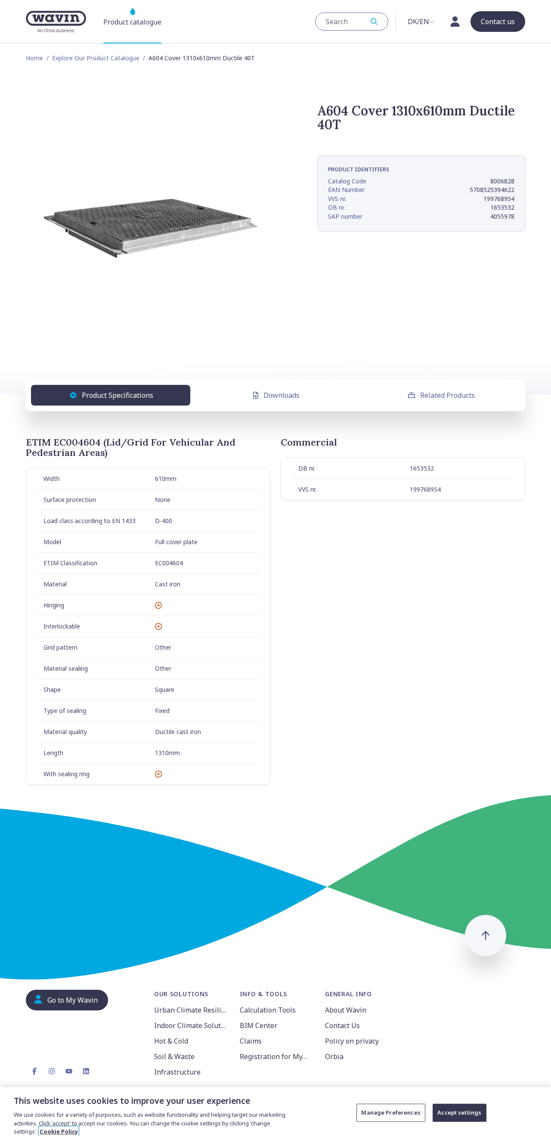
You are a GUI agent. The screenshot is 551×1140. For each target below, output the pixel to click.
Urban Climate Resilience (191, 1010)
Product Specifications (117, 395)
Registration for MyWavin (277, 1056)
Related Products (447, 395)
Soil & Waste (174, 1056)
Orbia (334, 1056)
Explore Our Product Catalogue (95, 58)
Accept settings (459, 1112)
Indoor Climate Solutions (191, 1025)
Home (34, 58)
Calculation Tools (268, 1010)
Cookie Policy (59, 1131)
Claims (251, 1041)
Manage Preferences (390, 1112)
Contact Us (342, 1025)
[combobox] (351, 21)
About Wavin (345, 1010)
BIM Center (258, 1025)
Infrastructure (177, 1072)
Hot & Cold (171, 1041)
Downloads (281, 395)
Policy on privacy (352, 1041)
